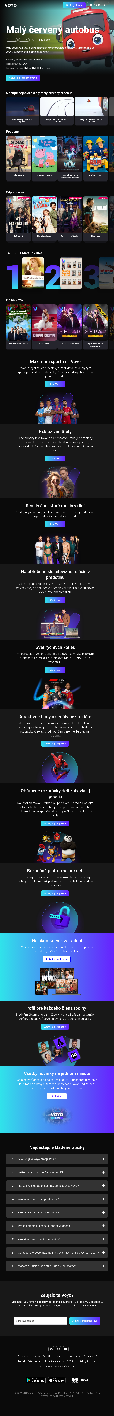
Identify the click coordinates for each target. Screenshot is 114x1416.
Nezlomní (95, 236)
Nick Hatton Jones (41, 68)
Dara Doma (44, 344)
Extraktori (18, 236)
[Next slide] (108, 112)
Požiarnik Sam (95, 175)
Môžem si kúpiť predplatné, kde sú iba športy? (44, 1266)
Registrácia (76, 5)
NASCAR (82, 658)
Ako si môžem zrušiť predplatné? (35, 1199)
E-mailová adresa (25, 1321)
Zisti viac (55, 458)
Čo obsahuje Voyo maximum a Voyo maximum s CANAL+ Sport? (55, 1252)
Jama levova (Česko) (70, 236)
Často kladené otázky (28, 1356)
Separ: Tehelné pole (70, 344)
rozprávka (24, 40)
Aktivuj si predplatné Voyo (23, 77)
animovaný (12, 40)
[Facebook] (51, 1349)
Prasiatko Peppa (44, 175)
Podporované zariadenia (68, 1356)
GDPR (70, 1361)
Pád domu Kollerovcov (18, 344)
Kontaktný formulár (86, 1361)
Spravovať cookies (65, 1366)
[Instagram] (58, 1349)
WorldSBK (55, 662)
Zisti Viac (55, 384)
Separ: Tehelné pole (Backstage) (95, 345)
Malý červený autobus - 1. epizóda (23, 120)
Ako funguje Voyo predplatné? (34, 1159)
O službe (47, 1356)
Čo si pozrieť (90, 1356)
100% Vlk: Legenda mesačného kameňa (70, 176)
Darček (22, 1361)
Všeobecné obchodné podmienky (46, 1361)
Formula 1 (40, 658)
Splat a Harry (18, 175)
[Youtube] (66, 1349)
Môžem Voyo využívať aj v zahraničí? (38, 1172)
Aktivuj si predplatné (55, 743)
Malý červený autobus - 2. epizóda (57, 120)
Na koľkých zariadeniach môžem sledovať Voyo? (45, 1185)
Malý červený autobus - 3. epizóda (91, 120)
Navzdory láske (44, 236)
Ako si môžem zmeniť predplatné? (36, 1239)
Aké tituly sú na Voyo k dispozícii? (36, 1212)
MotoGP (69, 658)
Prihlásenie (100, 5)
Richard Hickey (23, 68)
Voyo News (45, 1366)
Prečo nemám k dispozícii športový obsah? (41, 1225)
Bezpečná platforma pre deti (55, 870)
